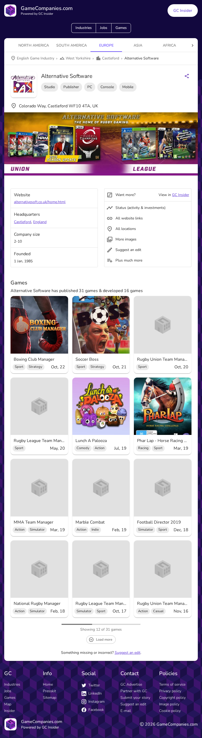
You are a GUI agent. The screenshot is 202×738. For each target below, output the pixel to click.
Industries (83, 27)
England (40, 221)
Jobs (103, 27)
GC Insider (182, 10)
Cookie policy (170, 710)
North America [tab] (33, 45)
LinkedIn (95, 693)
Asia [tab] (138, 45)
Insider (9, 710)
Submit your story (135, 697)
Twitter (94, 685)
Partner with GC (133, 691)
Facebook (96, 709)
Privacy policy (170, 691)
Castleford (22, 221)
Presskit (49, 691)
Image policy (169, 704)
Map (7, 704)
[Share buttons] (186, 76)
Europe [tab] (106, 45)
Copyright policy (172, 697)
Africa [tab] (169, 45)
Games (121, 27)
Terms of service (172, 684)
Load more (104, 639)
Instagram (96, 701)
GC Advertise (131, 684)
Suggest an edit (127, 652)
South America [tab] (71, 45)
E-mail (125, 710)
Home (48, 684)
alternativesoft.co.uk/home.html (39, 201)
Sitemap (49, 697)
